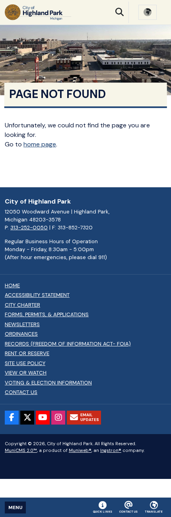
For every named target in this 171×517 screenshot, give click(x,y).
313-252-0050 (29, 227)
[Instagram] (58, 418)
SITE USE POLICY (25, 363)
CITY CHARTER (22, 305)
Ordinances (21, 334)
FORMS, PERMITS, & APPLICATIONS (47, 314)
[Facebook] (12, 418)
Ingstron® (110, 450)
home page (39, 144)
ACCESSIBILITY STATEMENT (37, 295)
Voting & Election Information (48, 383)
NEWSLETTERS (22, 324)
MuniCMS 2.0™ (21, 450)
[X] (27, 418)
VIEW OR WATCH (26, 373)
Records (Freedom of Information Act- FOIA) (68, 344)
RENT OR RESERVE (27, 353)
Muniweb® (80, 450)
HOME (12, 286)
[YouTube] (43, 418)
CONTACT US (21, 392)
